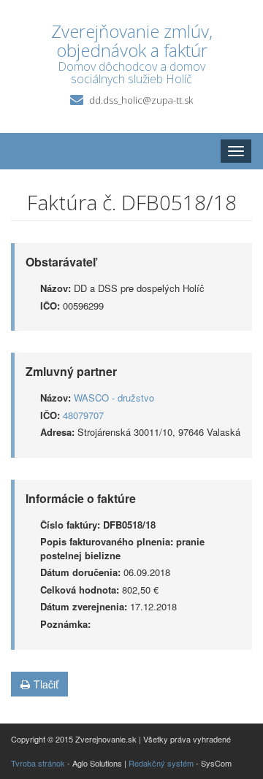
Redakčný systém (161, 763)
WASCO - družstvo (114, 397)
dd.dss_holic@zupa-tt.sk (141, 100)
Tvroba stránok (38, 763)
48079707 (83, 415)
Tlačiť (46, 684)
